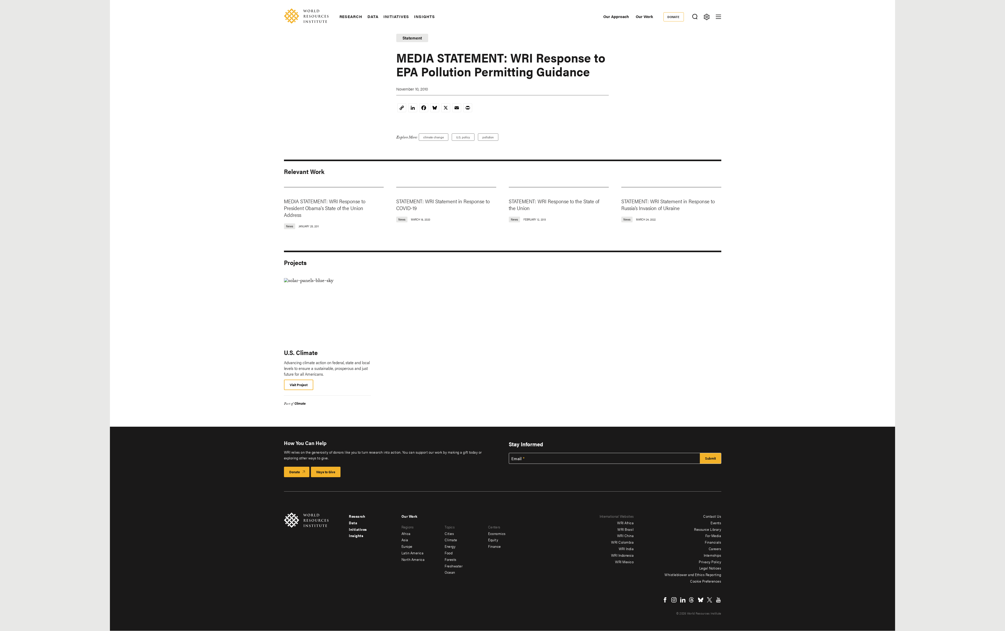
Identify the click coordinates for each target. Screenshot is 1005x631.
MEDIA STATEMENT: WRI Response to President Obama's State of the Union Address (324, 207)
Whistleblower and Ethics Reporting (693, 574)
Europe (406, 546)
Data (372, 16)
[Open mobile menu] (718, 16)
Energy (450, 546)
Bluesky (700, 599)
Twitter (709, 599)
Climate (300, 403)
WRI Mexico (624, 561)
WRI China (625, 535)
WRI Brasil (625, 529)
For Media (713, 535)
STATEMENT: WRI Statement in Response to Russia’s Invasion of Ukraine (668, 204)
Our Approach (616, 16)
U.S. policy (463, 137)
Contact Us (712, 516)
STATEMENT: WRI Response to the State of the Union (554, 204)
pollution (488, 137)
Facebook (665, 599)
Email (516, 458)
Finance (494, 546)
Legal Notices (710, 568)
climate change (433, 137)
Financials (713, 542)
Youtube (718, 599)
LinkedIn (682, 599)
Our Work (644, 16)
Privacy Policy (710, 561)
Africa (406, 533)
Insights (424, 16)
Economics (497, 533)
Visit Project (299, 384)
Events (716, 522)
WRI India (626, 548)
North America (413, 559)
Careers (715, 548)
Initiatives (396, 16)
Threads (691, 599)
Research (350, 16)
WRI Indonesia (622, 555)
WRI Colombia (622, 542)
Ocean (450, 572)
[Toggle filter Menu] (706, 16)
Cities (449, 533)
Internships (712, 555)
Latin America (412, 552)
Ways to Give (325, 471)
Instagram (674, 599)
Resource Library (707, 529)
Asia (404, 539)
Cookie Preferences (705, 581)
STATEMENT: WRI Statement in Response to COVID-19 (443, 204)
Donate (673, 16)
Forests (450, 559)
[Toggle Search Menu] (695, 16)
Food (449, 552)
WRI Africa (625, 522)
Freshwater (453, 565)
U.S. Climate (301, 352)
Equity (493, 539)
